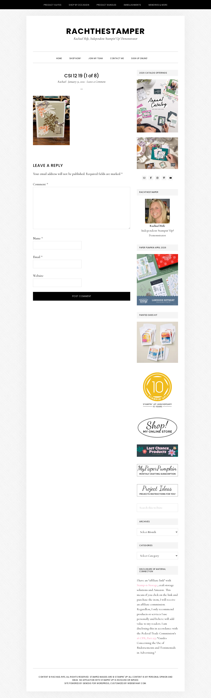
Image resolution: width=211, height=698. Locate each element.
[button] (155, 55)
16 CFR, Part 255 (146, 638)
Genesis (87, 683)
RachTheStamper (105, 31)
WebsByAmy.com (136, 683)
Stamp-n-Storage (147, 585)
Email (37, 257)
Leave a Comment (96, 81)
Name (38, 238)
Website (38, 276)
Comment (40, 184)
